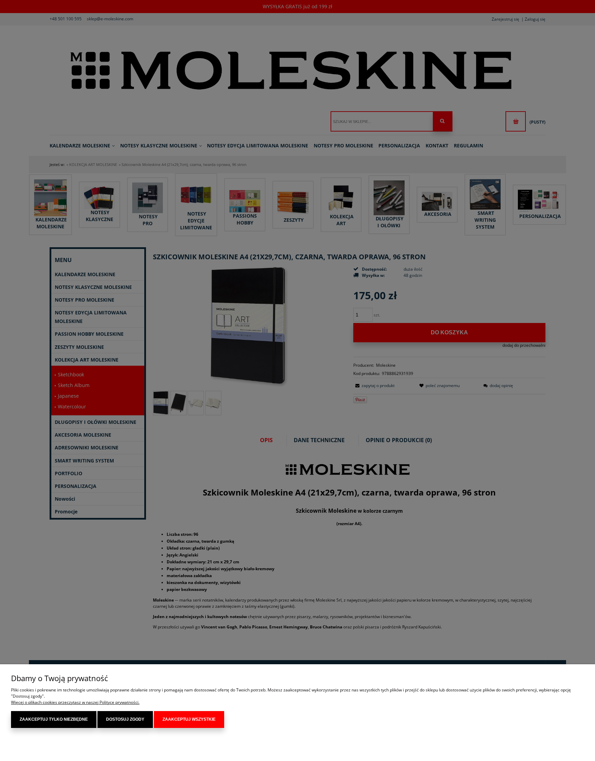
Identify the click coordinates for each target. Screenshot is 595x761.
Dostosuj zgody (125, 719)
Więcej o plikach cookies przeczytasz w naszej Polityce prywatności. (75, 702)
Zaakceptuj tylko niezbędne (54, 719)
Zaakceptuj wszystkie (189, 719)
